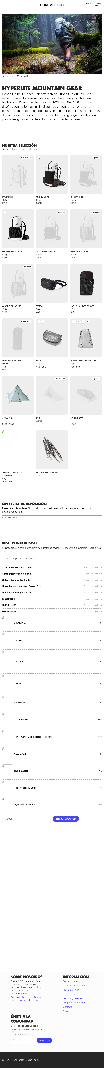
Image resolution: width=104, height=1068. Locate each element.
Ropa (13, 1000)
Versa (39, 306)
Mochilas (27, 997)
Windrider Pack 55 (11, 306)
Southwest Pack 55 (46, 251)
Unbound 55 (76, 197)
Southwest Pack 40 (12, 251)
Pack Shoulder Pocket (82, 306)
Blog (65, 1011)
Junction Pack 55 (79, 251)
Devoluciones (70, 994)
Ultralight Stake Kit (47, 472)
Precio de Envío (71, 989)
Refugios (15, 997)
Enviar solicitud (66, 818)
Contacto (67, 1006)
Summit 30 (7, 197)
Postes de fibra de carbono (12, 474)
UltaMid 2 (7, 418)
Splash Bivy (76, 418)
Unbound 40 (42, 197)
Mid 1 (38, 418)
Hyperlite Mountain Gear (19, 76)
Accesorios (34, 1000)
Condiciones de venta (74, 985)
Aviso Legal (32, 1059)
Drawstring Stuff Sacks (83, 360)
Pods (39, 360)
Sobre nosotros (71, 981)
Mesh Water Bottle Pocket (12, 362)
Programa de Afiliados (74, 1002)
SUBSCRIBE (44, 1040)
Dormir (37, 997)
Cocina (22, 1000)
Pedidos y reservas (73, 998)
